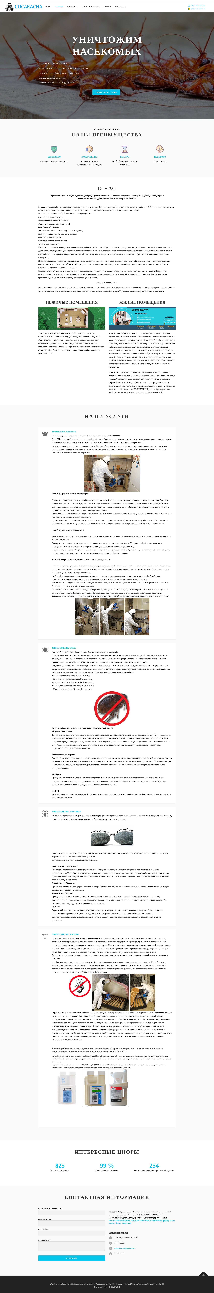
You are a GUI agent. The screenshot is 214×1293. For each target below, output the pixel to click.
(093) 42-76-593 (197, 9)
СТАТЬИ (107, 7)
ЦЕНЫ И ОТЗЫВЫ (91, 7)
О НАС (48, 7)
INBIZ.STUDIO (114, 1275)
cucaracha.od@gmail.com (124, 1236)
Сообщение (44, 1228)
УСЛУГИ (59, 7)
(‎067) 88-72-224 (197, 6)
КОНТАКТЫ (120, 7)
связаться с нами (106, 80)
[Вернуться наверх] (203, 1263)
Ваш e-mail (43, 1217)
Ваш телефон (45, 1207)
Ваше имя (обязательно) (50, 1196)
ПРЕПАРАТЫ (73, 7)
